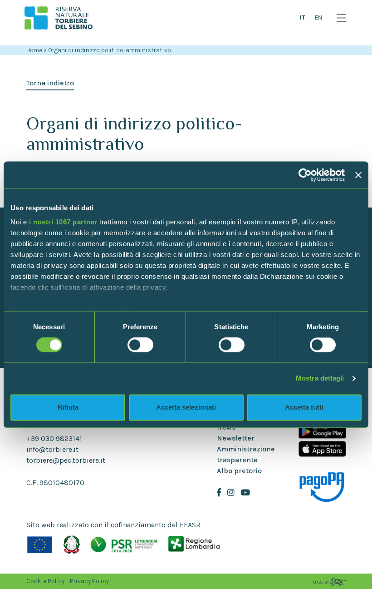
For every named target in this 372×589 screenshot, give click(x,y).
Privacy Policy (89, 581)
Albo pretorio (239, 470)
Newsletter (236, 438)
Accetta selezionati (186, 407)
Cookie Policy (45, 581)
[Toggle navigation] (339, 18)
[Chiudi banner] (358, 175)
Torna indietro (50, 83)
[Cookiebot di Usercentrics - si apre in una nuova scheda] (305, 175)
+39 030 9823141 (54, 438)
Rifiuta (68, 407)
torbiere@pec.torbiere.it (65, 460)
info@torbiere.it (52, 449)
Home (34, 50)
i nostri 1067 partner (63, 222)
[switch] (140, 345)
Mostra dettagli (320, 378)
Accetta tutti (304, 407)
